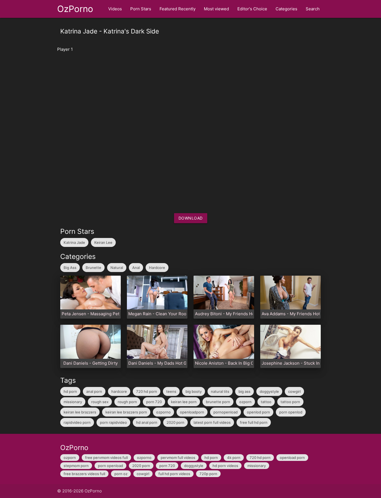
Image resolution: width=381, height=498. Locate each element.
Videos (115, 8)
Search (313, 8)
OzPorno (75, 8)
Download (191, 218)
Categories (286, 8)
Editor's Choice (252, 8)
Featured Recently (178, 8)
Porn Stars (140, 8)
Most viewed (216, 8)
